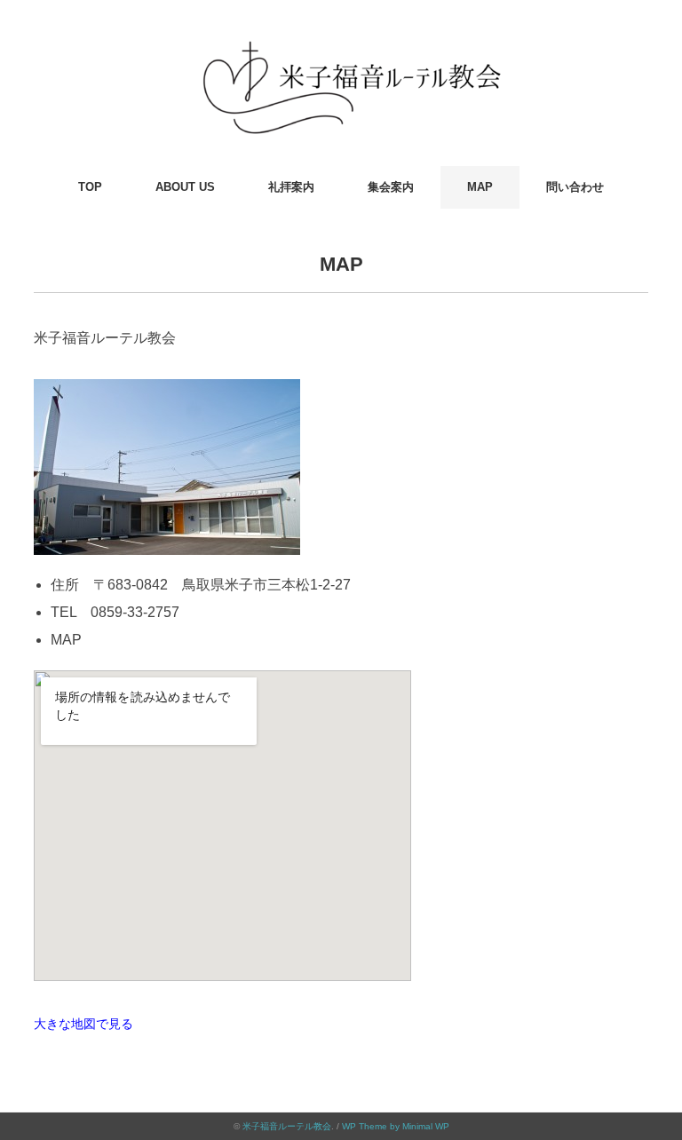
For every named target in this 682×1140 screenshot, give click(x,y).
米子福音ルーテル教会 (286, 1126)
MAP (480, 187)
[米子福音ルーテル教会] (341, 39)
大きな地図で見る (83, 1024)
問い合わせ (575, 187)
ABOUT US (185, 187)
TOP (90, 187)
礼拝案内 (291, 187)
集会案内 (391, 187)
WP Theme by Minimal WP (395, 1126)
